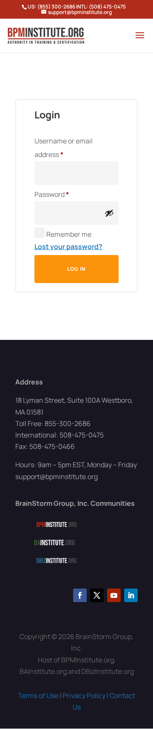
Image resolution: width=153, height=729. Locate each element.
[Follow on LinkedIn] (131, 595)
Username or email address (63, 147)
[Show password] (109, 213)
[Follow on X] (97, 595)
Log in (76, 268)
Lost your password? (68, 246)
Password (65, 194)
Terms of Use (38, 695)
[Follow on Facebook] (80, 595)
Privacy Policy (83, 695)
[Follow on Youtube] (114, 595)
